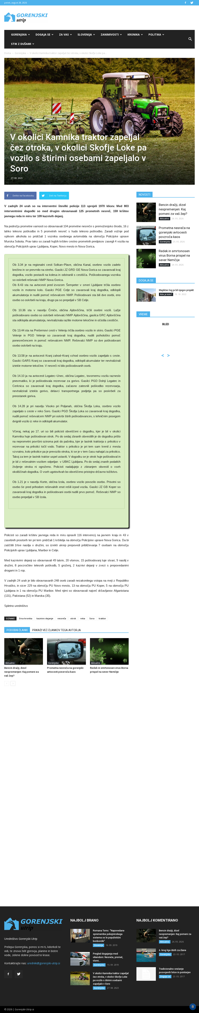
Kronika (133, 34)
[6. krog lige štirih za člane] (146, 955)
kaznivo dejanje (45, 618)
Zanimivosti (110, 34)
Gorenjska (19, 34)
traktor (102, 618)
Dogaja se (43, 34)
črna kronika (25, 618)
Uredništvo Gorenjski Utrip (20, 939)
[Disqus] (66, 747)
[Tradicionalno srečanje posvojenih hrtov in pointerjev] (146, 974)
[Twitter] (192, 2)
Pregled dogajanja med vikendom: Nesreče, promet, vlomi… (108, 957)
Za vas (64, 34)
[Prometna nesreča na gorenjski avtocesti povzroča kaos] (66, 651)
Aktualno (10, 663)
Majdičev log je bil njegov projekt (176, 290)
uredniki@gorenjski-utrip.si (43, 963)
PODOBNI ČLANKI (17, 630)
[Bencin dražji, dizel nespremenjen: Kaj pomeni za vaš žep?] (23, 651)
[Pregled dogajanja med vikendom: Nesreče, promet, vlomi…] (80, 959)
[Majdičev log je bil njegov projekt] (146, 295)
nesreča (62, 618)
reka (82, 618)
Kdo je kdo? (166, 294)
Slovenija (85, 34)
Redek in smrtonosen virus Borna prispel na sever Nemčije (174, 255)
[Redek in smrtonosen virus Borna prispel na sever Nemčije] (109, 651)
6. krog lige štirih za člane (172, 950)
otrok (73, 618)
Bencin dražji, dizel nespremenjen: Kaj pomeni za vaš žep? (21, 671)
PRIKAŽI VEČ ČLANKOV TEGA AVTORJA (56, 630)
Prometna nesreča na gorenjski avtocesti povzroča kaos (174, 232)
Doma (7, 53)
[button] (190, 39)
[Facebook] (185, 2)
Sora (91, 618)
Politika (154, 34)
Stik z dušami (21, 44)
